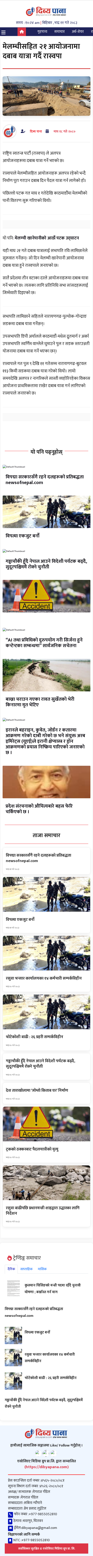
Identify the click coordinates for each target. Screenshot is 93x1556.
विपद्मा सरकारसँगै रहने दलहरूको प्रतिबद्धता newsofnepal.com (45, 480)
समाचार (59, 32)
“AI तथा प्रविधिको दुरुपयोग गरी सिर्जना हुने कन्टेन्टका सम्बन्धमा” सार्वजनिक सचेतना (44, 643)
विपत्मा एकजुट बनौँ (22, 536)
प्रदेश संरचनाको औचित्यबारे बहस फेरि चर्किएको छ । (39, 809)
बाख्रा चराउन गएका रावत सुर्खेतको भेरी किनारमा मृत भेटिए (40, 702)
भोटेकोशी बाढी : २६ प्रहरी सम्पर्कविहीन (51, 1378)
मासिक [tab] (42, 1269)
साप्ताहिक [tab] (26, 1269)
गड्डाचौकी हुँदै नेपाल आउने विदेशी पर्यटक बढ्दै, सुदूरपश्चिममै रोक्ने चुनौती (46, 564)
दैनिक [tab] (11, 1269)
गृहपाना (42, 32)
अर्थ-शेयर (78, 32)
